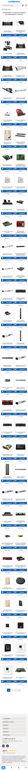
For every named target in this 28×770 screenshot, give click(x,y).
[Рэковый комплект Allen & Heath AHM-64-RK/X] (20, 68)
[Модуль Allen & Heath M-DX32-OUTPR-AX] (7, 514)
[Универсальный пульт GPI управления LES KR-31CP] (7, 291)
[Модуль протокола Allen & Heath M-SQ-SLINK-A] (7, 157)
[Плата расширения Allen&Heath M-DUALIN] (7, 469)
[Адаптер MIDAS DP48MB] (7, 46)
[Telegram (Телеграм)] (8, 746)
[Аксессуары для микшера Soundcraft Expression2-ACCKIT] (20, 23)
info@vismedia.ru (5, 742)
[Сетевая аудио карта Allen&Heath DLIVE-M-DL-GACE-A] (20, 514)
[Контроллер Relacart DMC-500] (7, 202)
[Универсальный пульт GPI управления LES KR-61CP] (20, 402)
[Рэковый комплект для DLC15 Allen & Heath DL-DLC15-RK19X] (20, 135)
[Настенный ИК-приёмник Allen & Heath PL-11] (7, 112)
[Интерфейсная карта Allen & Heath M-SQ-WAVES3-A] (7, 447)
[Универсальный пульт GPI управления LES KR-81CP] (20, 491)
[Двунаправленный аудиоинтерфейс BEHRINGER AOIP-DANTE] (20, 224)
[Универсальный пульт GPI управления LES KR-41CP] (7, 335)
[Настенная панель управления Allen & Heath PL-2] (7, 580)
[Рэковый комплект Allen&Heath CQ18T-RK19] (20, 46)
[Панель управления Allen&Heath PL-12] (7, 135)
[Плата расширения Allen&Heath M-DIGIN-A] (20, 313)
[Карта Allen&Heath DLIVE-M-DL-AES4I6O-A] (20, 424)
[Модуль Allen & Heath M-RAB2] (20, 670)
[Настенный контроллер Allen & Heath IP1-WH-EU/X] (20, 647)
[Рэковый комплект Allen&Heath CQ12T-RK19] (7, 68)
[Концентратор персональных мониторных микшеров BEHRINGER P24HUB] (20, 246)
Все (19, 690)
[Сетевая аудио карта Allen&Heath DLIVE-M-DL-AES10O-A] (20, 291)
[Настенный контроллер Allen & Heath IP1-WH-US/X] (7, 670)
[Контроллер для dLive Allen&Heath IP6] (20, 447)
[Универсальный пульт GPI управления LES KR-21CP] (7, 268)
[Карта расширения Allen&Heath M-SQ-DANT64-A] (7, 402)
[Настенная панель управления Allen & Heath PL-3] (7, 603)
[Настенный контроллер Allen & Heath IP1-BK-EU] (7, 647)
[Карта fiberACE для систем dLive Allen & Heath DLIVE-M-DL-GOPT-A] (20, 558)
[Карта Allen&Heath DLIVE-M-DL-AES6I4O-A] (7, 424)
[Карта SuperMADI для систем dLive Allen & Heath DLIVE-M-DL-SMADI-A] (7, 536)
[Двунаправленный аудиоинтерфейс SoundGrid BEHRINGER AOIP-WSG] (20, 157)
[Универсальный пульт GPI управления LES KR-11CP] (7, 246)
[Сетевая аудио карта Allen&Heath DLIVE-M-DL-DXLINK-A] (20, 268)
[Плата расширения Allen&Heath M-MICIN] (20, 335)
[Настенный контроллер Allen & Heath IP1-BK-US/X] (20, 625)
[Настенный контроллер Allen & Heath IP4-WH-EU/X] (20, 179)
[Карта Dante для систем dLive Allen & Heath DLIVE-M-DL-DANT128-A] (7, 558)
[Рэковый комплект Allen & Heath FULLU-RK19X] (7, 90)
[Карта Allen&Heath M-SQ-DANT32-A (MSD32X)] (7, 313)
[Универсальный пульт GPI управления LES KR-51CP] (20, 358)
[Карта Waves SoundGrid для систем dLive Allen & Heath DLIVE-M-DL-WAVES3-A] (20, 536)
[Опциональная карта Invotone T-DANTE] (20, 202)
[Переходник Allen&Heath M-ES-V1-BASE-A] (20, 112)
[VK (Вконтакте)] (4, 746)
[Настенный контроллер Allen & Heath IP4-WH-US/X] (7, 179)
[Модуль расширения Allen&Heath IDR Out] (20, 469)
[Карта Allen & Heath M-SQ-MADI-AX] (7, 380)
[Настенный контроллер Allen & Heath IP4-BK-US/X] (20, 603)
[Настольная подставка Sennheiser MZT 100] (20, 580)
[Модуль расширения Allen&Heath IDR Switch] (20, 380)
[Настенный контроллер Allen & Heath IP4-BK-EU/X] (7, 625)
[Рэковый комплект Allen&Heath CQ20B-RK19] (7, 23)
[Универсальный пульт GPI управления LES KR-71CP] (7, 491)
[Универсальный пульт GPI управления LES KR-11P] (20, 90)
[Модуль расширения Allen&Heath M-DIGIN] (7, 358)
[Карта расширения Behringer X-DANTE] (7, 224)
